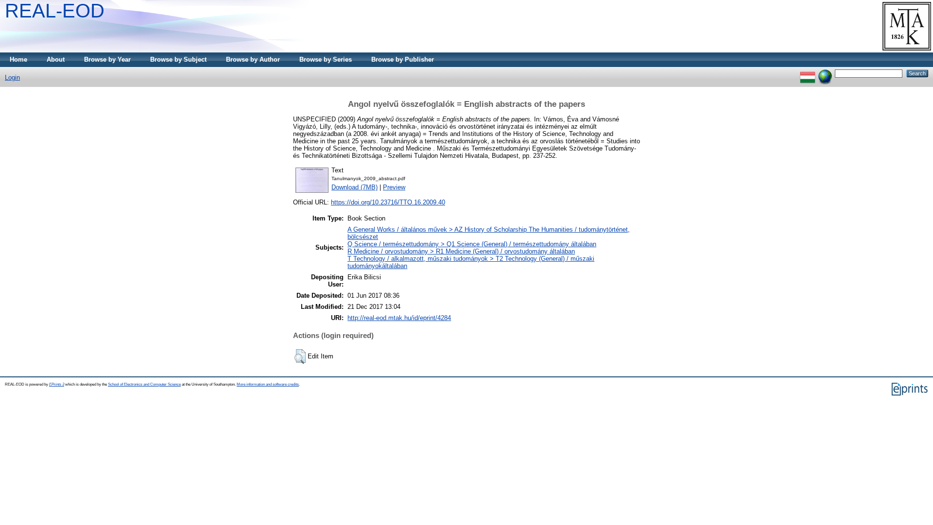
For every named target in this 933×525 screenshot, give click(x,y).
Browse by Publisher (402, 59)
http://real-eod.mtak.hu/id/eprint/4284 (399, 318)
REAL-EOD (54, 10)
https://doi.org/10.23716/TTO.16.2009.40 (388, 202)
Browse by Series (325, 59)
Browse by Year (107, 59)
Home (18, 59)
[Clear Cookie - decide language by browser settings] (825, 73)
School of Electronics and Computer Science (144, 384)
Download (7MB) (354, 187)
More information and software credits (268, 384)
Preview (394, 187)
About (56, 59)
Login (12, 77)
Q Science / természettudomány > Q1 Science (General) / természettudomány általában (471, 244)
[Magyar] (807, 73)
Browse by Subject (178, 59)
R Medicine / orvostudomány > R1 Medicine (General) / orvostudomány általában (461, 251)
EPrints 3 (56, 384)
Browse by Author (253, 59)
